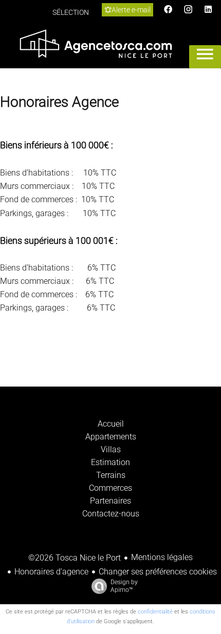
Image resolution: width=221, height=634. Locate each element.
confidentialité (155, 611)
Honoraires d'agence (51, 572)
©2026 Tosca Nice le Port (74, 558)
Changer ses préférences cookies (158, 572)
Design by (124, 586)
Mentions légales (162, 557)
